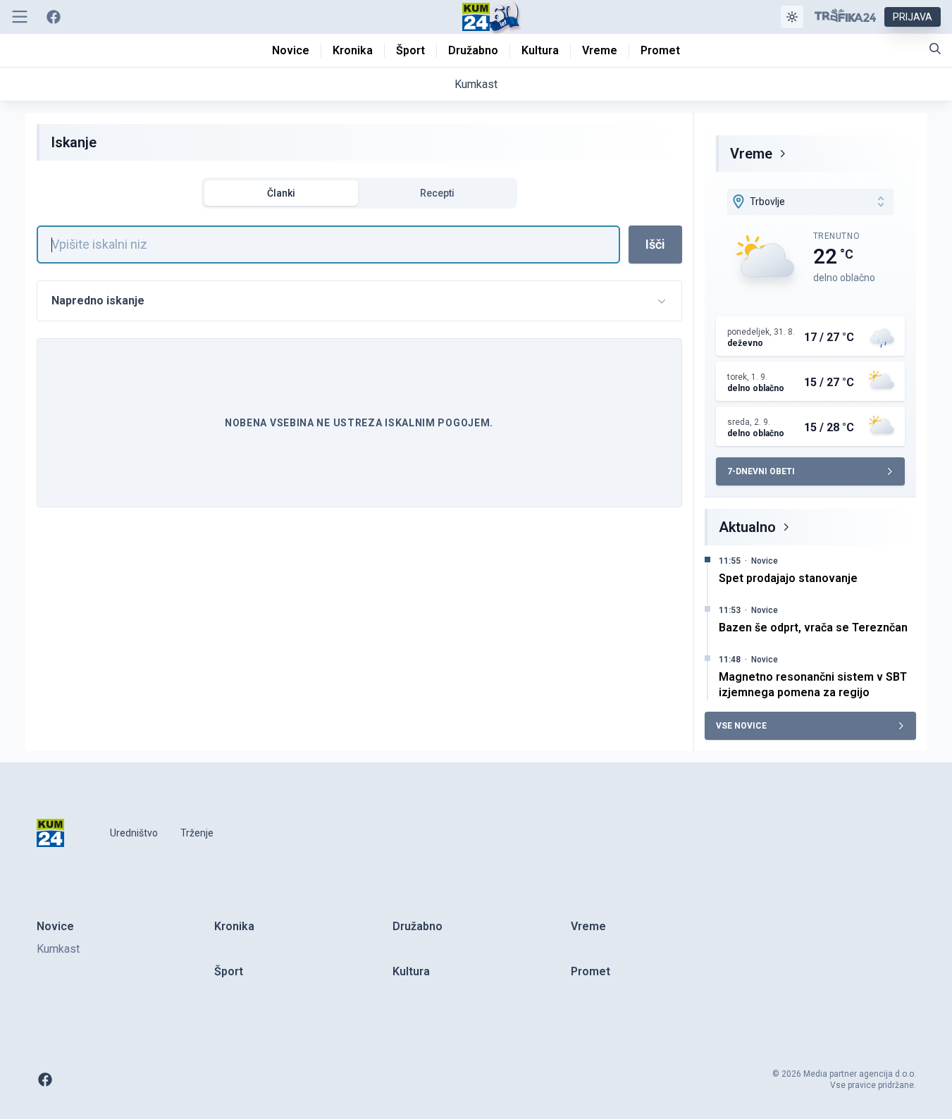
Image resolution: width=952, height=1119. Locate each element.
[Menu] (19, 16)
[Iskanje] (935, 48)
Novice (764, 561)
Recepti (437, 193)
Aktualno (747, 527)
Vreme (751, 154)
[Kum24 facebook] (53, 17)
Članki (281, 193)
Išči (655, 244)
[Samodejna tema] (792, 17)
